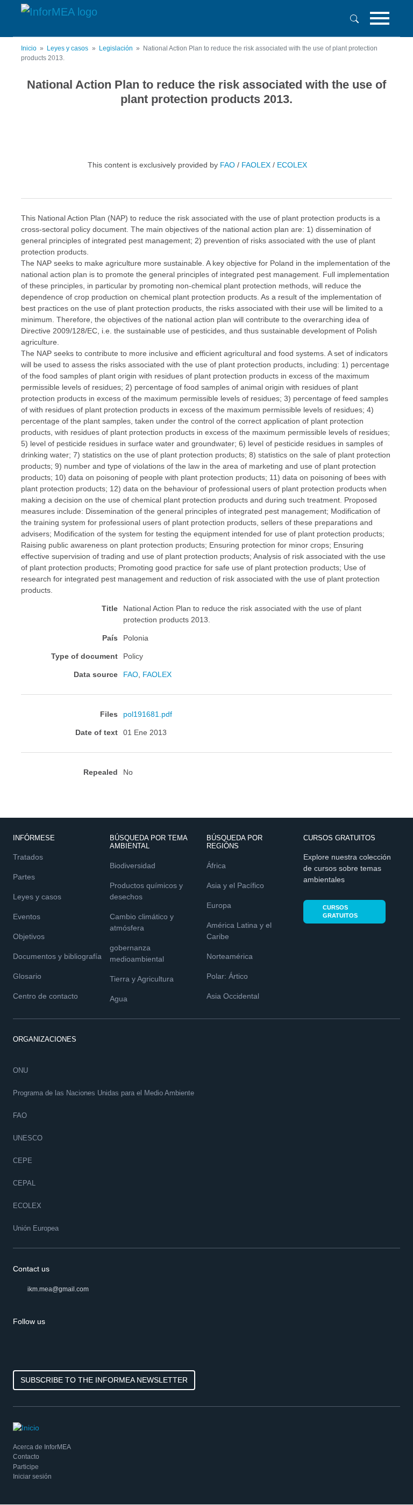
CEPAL (24, 1183)
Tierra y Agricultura (142, 979)
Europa (218, 905)
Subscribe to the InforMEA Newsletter (104, 1380)
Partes (24, 877)
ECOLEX (292, 164)
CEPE (22, 1161)
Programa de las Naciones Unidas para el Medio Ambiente (103, 1093)
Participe (26, 1467)
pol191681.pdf (147, 714)
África (216, 865)
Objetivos (29, 936)
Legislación (116, 48)
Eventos (26, 916)
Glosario (27, 976)
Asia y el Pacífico (235, 885)
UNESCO (27, 1138)
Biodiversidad (132, 865)
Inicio (29, 48)
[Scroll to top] (382, 1474)
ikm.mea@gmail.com (58, 1289)
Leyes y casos (67, 48)
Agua (118, 998)
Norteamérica (229, 956)
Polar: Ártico (227, 976)
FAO (227, 164)
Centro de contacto (45, 996)
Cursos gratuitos (340, 911)
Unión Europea (36, 1228)
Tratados (28, 857)
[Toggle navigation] (379, 18)
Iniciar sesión (32, 1476)
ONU (20, 1070)
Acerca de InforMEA (42, 1447)
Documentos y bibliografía (57, 956)
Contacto (26, 1456)
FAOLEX (255, 164)
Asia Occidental (232, 996)
